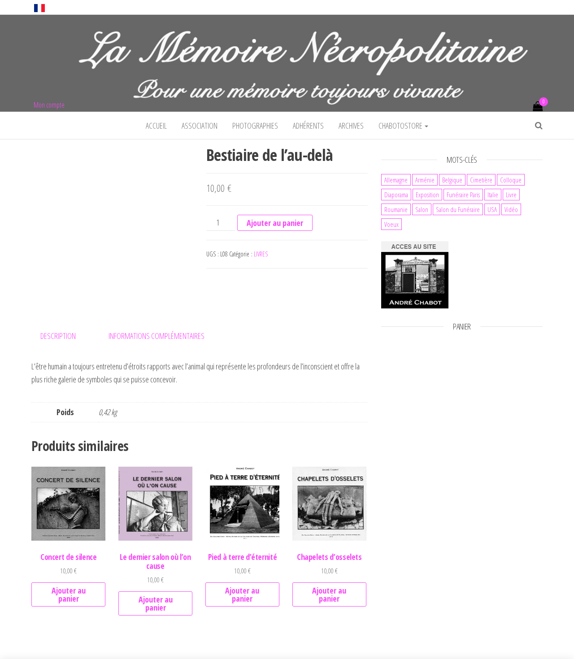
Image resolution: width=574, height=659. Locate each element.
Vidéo (511, 209)
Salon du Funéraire (458, 209)
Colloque (511, 179)
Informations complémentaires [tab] (156, 335)
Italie (492, 194)
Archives (351, 125)
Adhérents (308, 125)
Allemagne (396, 179)
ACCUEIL (156, 125)
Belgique (452, 179)
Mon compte (49, 105)
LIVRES (261, 254)
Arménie (425, 179)
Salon (421, 209)
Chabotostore (401, 125)
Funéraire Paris (463, 194)
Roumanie (396, 209)
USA (492, 209)
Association (199, 125)
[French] (39, 7)
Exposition (427, 194)
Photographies (255, 125)
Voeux (391, 224)
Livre (511, 194)
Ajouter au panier (275, 222)
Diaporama (396, 194)
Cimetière (481, 179)
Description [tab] (58, 335)
